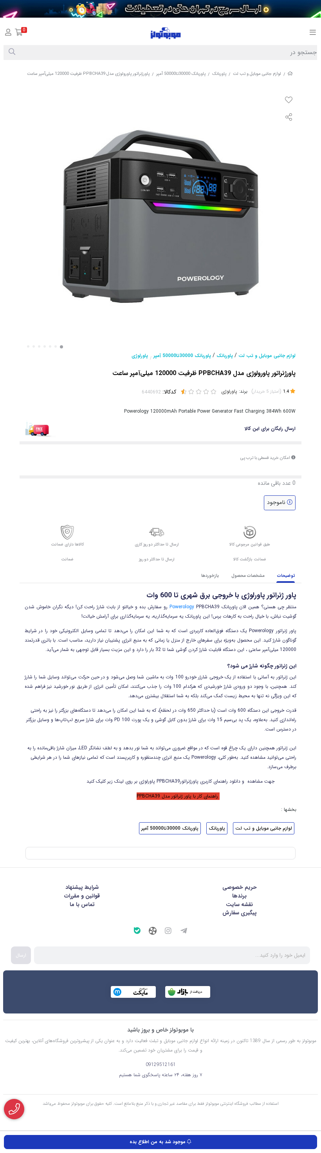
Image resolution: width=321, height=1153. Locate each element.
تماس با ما (82, 904)
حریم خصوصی (239, 887)
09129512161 (161, 1064)
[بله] (137, 931)
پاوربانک (219, 74)
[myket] (133, 992)
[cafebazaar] (187, 992)
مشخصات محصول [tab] (248, 576)
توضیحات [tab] (286, 576)
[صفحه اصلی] (290, 74)
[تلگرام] (184, 932)
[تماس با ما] (14, 1109)
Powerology (182, 607)
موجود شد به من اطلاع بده (158, 1142)
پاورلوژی (140, 355)
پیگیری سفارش (239, 912)
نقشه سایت (239, 904)
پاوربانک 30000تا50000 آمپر (181, 74)
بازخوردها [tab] (210, 576)
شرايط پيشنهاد (82, 887)
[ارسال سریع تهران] (160, 9)
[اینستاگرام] (168, 932)
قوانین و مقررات (82, 896)
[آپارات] (152, 932)
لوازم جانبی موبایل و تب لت (257, 74)
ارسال (21, 955)
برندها (239, 896)
